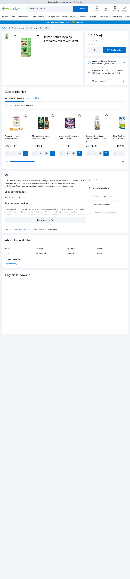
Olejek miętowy (11, 264)
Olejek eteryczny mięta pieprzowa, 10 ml (41, 137)
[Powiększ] (15, 36)
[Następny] (123, 161)
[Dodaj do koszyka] (25, 153)
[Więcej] (123, 81)
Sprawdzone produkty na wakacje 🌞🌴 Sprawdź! (64, 22)
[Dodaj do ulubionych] (38, 36)
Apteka (4, 28)
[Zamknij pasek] (125, 22)
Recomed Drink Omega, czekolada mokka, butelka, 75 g (97, 138)
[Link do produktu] (16, 135)
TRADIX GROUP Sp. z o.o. (22, 229)
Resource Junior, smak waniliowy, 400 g (13, 137)
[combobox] (50, 9)
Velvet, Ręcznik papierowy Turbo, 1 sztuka (69, 137)
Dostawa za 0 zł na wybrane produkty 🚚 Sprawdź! (65, 2)
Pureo (7, 253)
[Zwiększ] (99, 50)
